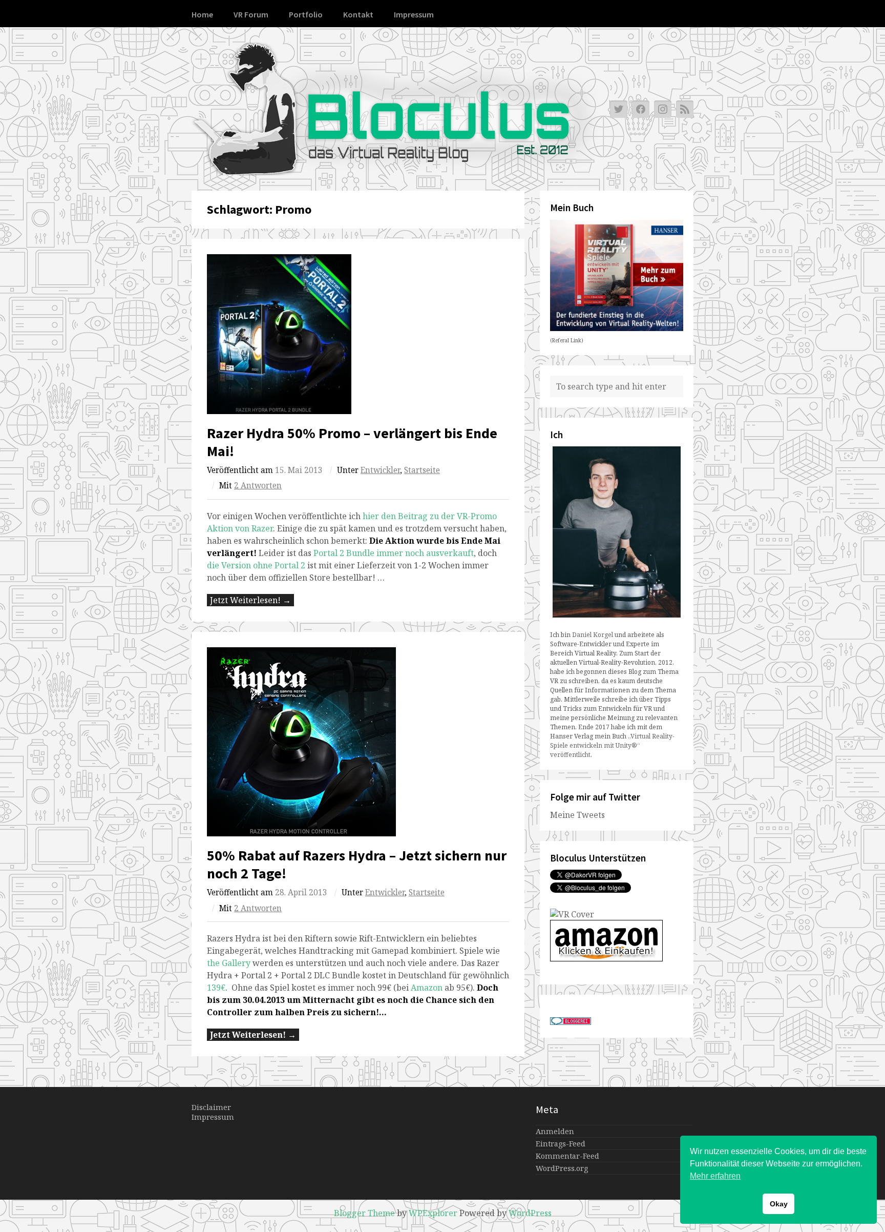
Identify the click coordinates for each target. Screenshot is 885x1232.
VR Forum (251, 14)
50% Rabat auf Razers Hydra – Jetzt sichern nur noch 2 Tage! (357, 864)
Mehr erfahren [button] (715, 1176)
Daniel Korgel (592, 634)
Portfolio (306, 14)
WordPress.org (562, 1168)
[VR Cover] (572, 914)
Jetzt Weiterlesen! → (250, 600)
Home (202, 14)
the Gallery (228, 963)
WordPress (530, 1213)
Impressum (414, 14)
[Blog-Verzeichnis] (570, 1022)
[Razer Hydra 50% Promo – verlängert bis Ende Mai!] (358, 334)
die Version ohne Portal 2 (256, 565)
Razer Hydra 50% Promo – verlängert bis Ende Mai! (352, 442)
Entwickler (380, 470)
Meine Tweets (577, 814)
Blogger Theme (364, 1213)
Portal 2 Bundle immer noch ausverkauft (393, 553)
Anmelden (555, 1131)
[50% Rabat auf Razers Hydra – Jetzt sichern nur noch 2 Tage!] (358, 741)
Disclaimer (211, 1107)
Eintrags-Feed (560, 1143)
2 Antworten (258, 485)
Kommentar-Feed (567, 1156)
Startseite (422, 470)
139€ (216, 987)
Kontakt (358, 14)
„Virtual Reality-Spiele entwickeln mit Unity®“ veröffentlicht (612, 745)
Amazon (428, 987)
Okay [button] (779, 1204)
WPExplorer (433, 1213)
